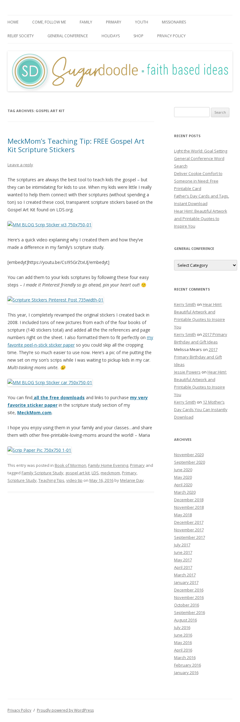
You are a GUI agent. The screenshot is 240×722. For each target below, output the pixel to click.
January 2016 (186, 672)
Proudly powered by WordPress (65, 710)
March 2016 (185, 657)
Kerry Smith (185, 304)
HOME (13, 22)
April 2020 (183, 484)
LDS (95, 473)
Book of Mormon (70, 465)
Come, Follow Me (49, 22)
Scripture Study (22, 480)
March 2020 (185, 492)
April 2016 (183, 650)
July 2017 (182, 545)
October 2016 (186, 605)
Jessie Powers (187, 372)
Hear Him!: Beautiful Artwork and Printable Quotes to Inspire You (200, 218)
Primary (113, 22)
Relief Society (21, 36)
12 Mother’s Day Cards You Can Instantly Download (201, 409)
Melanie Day (132, 480)
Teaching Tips (51, 480)
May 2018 (183, 515)
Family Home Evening (108, 465)
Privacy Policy (171, 36)
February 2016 (187, 665)
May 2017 (183, 560)
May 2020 (183, 477)
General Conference (68, 36)
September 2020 (189, 462)
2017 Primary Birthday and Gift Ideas (198, 357)
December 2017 (188, 522)
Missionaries (174, 22)
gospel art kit (77, 473)
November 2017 (189, 530)
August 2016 (185, 620)
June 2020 (183, 469)
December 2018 (188, 500)
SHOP (138, 36)
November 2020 (189, 454)
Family (86, 22)
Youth (141, 22)
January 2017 (186, 582)
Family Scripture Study (42, 473)
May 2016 (183, 642)
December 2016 (188, 590)
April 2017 (183, 567)
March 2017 (185, 575)
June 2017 (183, 552)
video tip (74, 480)
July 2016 (182, 627)
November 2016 (189, 597)
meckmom (110, 473)
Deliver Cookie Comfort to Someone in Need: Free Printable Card (198, 181)
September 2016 (189, 612)
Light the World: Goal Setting (200, 151)
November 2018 (189, 507)
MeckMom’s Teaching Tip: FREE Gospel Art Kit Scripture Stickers (76, 145)
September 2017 (189, 537)
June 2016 (183, 635)
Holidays (111, 36)
